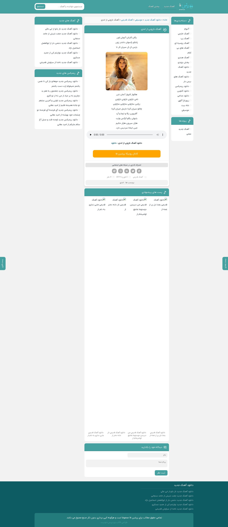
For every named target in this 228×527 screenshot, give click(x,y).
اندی (122, 182)
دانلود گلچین (183, 91)
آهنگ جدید (169, 6)
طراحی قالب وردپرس (117, 522)
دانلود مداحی (183, 95)
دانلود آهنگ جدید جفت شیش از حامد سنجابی (172, 495)
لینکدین (126, 171)
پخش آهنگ (153, 6)
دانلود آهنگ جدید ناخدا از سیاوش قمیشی (59, 62)
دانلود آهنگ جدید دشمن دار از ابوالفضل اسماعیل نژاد (169, 500)
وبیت (103, 522)
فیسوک (139, 171)
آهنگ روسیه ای (181, 43)
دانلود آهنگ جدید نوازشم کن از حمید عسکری (172, 504)
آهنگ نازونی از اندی (151, 29)
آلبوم (186, 28)
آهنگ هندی (183, 57)
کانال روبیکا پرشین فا (127, 153)
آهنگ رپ (185, 38)
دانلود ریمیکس (182, 86)
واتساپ (120, 171)
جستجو (40, 6)
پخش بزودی (183, 62)
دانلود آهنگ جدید (153, 19)
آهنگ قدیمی (127, 19)
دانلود (113, 143)
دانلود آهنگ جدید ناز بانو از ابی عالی (61, 28)
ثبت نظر (161, 472)
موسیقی (138, 19)
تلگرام (114, 171)
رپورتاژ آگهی (183, 100)
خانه (165, 19)
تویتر (133, 171)
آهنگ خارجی (183, 33)
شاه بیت (185, 105)
